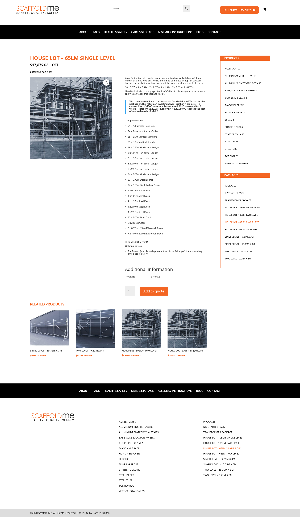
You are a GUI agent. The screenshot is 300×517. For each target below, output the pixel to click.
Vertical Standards (236, 163)
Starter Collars (234, 134)
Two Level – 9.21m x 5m (238, 258)
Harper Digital (101, 513)
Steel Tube (231, 149)
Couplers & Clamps (236, 98)
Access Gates (232, 68)
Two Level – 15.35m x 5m (238, 251)
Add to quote (153, 291)
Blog (200, 32)
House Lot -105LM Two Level (241, 215)
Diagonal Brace (234, 105)
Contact (214, 32)
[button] (106, 82)
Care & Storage (142, 32)
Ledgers (229, 119)
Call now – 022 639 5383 (239, 10)
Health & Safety (115, 32)
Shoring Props (234, 127)
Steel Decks (231, 141)
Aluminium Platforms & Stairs (243, 83)
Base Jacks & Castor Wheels (241, 90)
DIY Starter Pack (234, 193)
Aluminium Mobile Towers (240, 76)
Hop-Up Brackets (235, 112)
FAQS (96, 32)
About (84, 32)
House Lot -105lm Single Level (242, 207)
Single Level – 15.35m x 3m (240, 244)
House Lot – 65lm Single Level (242, 222)
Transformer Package (238, 200)
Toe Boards (231, 156)
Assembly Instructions (175, 32)
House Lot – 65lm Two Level (241, 229)
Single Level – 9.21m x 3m (239, 236)
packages (47, 71)
